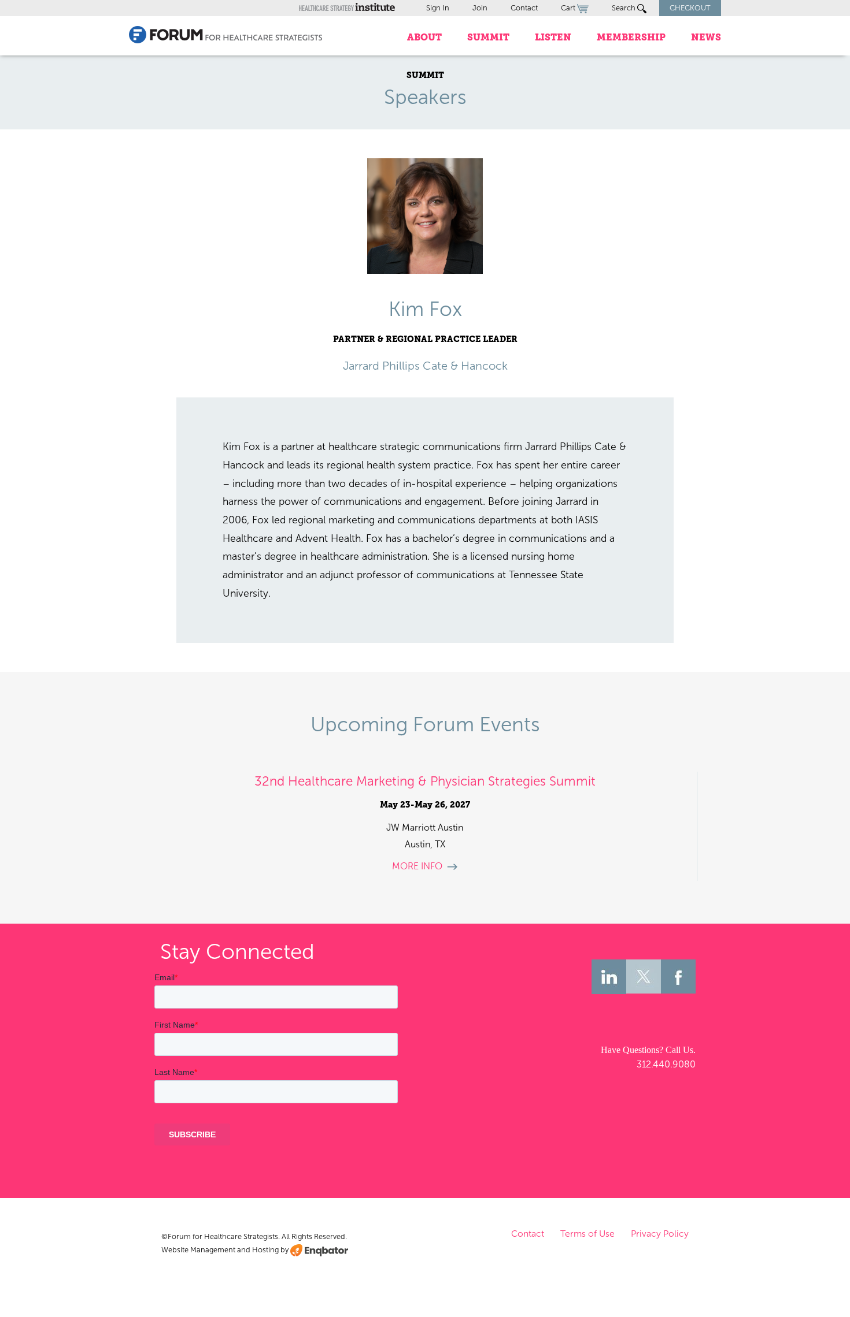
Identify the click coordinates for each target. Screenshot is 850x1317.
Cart (569, 7)
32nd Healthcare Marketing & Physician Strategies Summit (425, 781)
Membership (631, 37)
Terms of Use (587, 1233)
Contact (524, 7)
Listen (553, 37)
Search (624, 7)
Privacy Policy (660, 1233)
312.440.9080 (666, 1064)
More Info (417, 866)
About (424, 37)
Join (479, 7)
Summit (488, 37)
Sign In (437, 7)
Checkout (690, 7)
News (706, 37)
